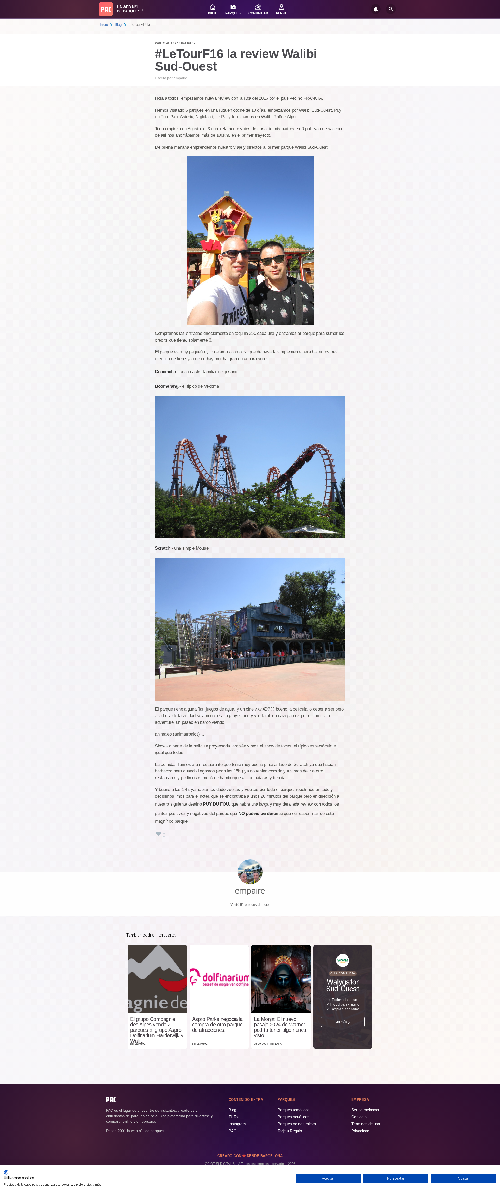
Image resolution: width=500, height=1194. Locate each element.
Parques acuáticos (293, 1117)
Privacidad (360, 1131)
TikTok (234, 1117)
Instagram (237, 1124)
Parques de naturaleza (297, 1124)
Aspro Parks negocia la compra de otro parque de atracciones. (217, 1024)
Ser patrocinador (365, 1110)
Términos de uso (365, 1124)
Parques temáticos (294, 1110)
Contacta (359, 1117)
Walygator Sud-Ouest (176, 43)
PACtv (234, 1131)
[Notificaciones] (376, 9)
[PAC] (106, 9)
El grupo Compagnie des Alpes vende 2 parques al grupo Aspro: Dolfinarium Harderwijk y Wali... (156, 1030)
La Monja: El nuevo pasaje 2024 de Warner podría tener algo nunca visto (280, 1027)
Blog (118, 25)
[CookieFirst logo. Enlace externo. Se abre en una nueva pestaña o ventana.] (6, 1172)
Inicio (104, 25)
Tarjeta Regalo (290, 1131)
